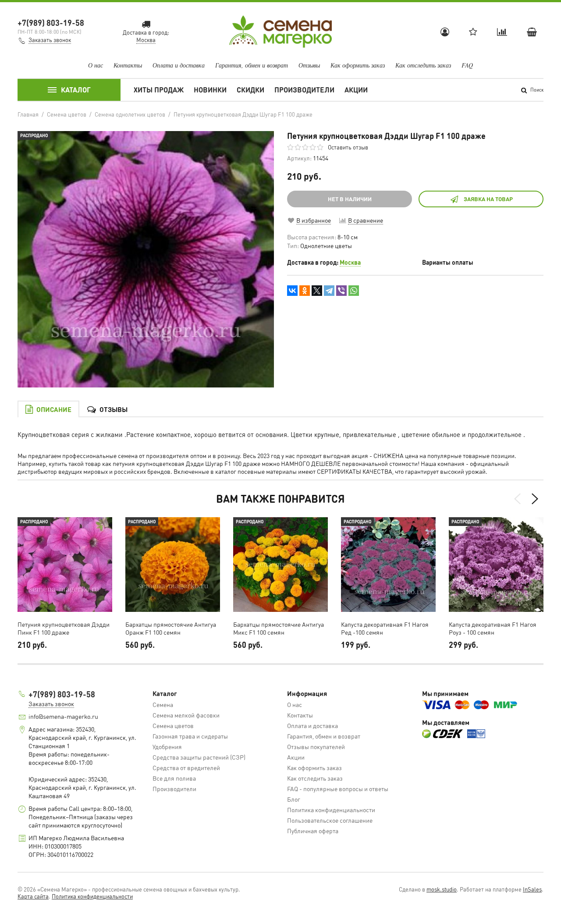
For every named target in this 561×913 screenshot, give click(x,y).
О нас (95, 65)
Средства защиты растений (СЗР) (199, 757)
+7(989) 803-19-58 (51, 23)
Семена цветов (173, 725)
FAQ (467, 65)
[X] (317, 290)
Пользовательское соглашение (330, 820)
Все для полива (174, 778)
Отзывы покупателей (316, 746)
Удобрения (167, 746)
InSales (532, 889)
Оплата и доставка (179, 65)
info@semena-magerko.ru (63, 716)
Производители (304, 89)
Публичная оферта (312, 831)
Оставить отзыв (348, 147)
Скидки (250, 89)
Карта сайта (33, 896)
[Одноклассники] (304, 290)
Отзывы (309, 65)
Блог (293, 799)
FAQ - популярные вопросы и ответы (337, 788)
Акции (356, 89)
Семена (163, 704)
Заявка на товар (488, 198)
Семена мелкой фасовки (186, 715)
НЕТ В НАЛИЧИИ (350, 198)
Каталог (76, 89)
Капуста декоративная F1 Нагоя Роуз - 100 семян (492, 628)
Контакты (128, 65)
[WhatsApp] (353, 290)
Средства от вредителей (186, 767)
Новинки (210, 89)
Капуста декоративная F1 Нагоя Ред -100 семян (385, 628)
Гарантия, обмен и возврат (251, 65)
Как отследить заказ (423, 65)
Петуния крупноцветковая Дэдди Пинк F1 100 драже (64, 628)
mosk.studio (441, 889)
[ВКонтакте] (292, 290)
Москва (350, 262)
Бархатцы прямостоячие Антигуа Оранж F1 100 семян (170, 628)
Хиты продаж (159, 89)
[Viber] (341, 290)
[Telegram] (329, 290)
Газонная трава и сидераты (190, 736)
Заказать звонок (49, 39)
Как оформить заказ (357, 65)
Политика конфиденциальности (331, 810)
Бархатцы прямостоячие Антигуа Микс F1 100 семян (278, 628)
